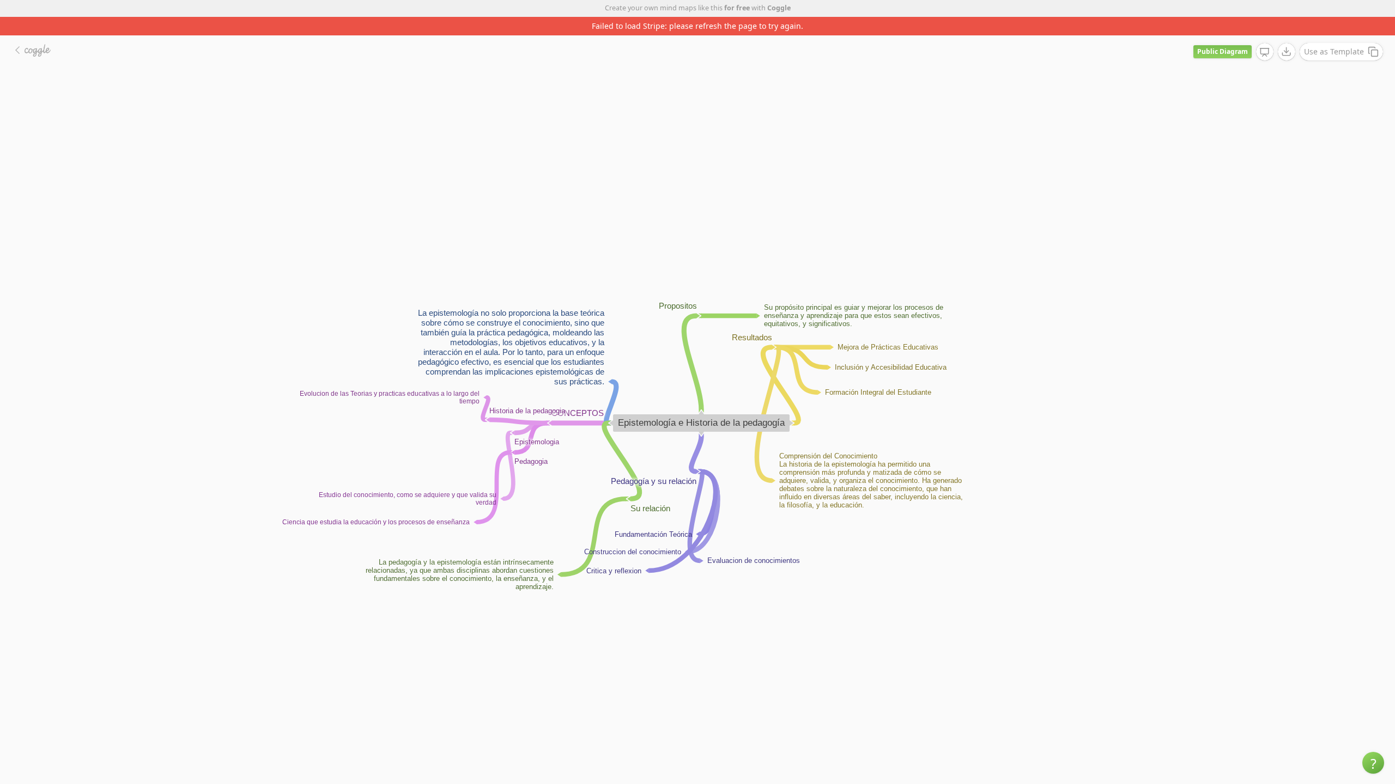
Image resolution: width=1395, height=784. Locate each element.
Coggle (779, 8)
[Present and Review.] (1264, 52)
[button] (1373, 763)
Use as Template (1334, 51)
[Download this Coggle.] (1286, 51)
